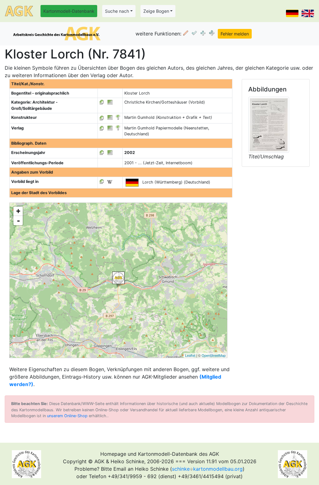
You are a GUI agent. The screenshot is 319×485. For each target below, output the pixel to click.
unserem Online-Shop (67, 415)
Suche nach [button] (117, 11)
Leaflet (190, 355)
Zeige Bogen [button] (156, 11)
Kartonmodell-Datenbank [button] (68, 11)
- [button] (18, 220)
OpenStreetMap (214, 355)
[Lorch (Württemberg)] (118, 278)
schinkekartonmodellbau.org (207, 469)
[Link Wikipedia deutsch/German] (109, 181)
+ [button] (18, 211)
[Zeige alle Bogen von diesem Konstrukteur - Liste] (102, 117)
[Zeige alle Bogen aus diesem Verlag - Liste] (102, 128)
